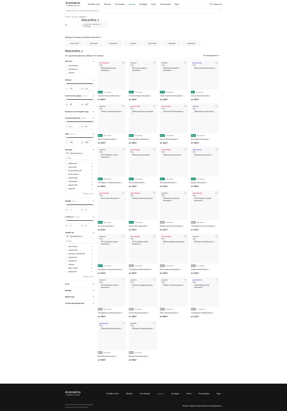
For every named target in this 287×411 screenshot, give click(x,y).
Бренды (132, 4)
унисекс (71, 72)
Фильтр (107, 4)
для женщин (73, 65)
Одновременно (76, 153)
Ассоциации (165, 4)
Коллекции (120, 4)
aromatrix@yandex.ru (214, 406)
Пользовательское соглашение (76, 407)
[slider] (66, 84)
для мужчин (72, 69)
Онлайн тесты (94, 4)
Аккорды (143, 4)
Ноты (153, 4)
